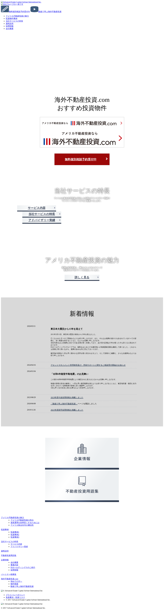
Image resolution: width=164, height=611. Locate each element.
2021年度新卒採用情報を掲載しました (67, 410)
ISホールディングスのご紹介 (23, 567)
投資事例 (5, 530)
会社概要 (9, 29)
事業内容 (14, 565)
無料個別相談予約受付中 (81, 159)
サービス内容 (37, 207)
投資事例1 (15, 532)
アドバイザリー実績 (41, 220)
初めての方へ (16, 581)
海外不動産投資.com (9, 579)
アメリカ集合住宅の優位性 (22, 525)
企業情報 (5, 560)
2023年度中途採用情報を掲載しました (67, 397)
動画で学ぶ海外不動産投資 (22, 586)
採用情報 (14, 570)
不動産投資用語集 (8, 555)
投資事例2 (15, 535)
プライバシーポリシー (15, 595)
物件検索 (14, 584)
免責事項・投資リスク (15, 597)
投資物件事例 (11, 19)
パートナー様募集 (8, 574)
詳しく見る (82, 277)
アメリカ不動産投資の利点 (22, 520)
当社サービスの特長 (14, 21)
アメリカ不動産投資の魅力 (17, 16)
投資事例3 (15, 537)
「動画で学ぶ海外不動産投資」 (64, 404)
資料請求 (5, 551)
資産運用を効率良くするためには (25, 523)
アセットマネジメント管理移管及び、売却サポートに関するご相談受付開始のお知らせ (88, 365)
